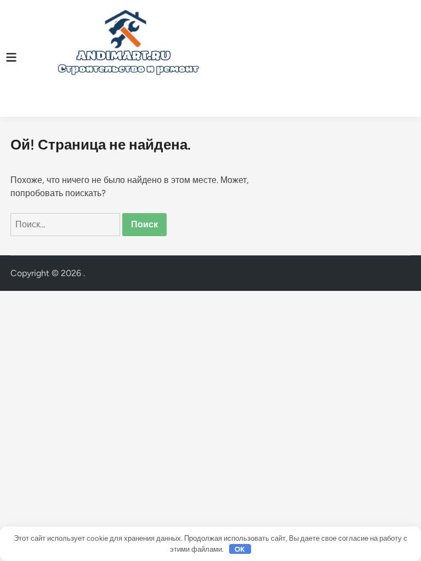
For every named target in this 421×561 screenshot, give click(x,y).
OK (240, 549)
